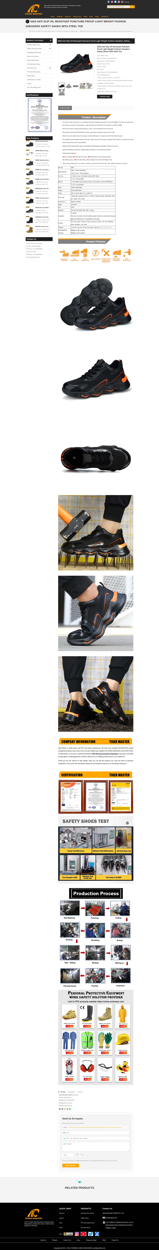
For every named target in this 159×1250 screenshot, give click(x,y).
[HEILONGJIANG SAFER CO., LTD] (33, 8)
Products (60, 16)
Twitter (115, 1)
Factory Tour (77, 16)
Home (53, 16)
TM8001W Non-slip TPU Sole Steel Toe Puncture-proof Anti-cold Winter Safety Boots (42, 188)
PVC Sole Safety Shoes (34, 87)
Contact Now (105, 96)
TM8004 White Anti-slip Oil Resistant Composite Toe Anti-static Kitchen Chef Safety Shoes (42, 150)
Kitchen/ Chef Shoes (33, 56)
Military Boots (31, 75)
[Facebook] (97, 1234)
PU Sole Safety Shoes (49, 31)
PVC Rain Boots (31, 68)
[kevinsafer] (60, 1109)
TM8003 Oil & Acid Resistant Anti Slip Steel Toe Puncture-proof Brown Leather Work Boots (42, 169)
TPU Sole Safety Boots (33, 72)
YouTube (112, 1)
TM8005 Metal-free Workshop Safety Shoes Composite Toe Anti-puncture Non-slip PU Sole (42, 160)
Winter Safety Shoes (33, 60)
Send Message (71, 1165)
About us (61, 1213)
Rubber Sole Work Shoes (34, 48)
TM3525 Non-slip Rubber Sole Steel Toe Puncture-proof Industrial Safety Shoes (42, 207)
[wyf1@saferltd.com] (65, 1109)
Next (51, 112)
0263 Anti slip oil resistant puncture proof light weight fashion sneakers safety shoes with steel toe (95, 1127)
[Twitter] (90, 1234)
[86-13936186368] (70, 1109)
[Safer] (68, 1234)
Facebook (108, 1)
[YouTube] (83, 1234)
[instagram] (77, 1234)
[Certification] (37, 115)
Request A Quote (91, 1240)
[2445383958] (62, 1109)
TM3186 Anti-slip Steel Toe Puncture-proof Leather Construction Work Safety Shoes (42, 141)
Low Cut (80, 1092)
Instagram (119, 1)
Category (38, 31)
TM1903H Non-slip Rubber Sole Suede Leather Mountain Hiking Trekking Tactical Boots (42, 217)
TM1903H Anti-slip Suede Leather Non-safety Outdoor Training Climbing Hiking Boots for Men (42, 226)
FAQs (97, 16)
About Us (68, 16)
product (61, 1218)
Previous (26, 112)
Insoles (29, 83)
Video (85, 16)
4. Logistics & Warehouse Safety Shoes (66, 31)
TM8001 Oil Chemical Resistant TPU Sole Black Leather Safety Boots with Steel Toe (42, 198)
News (91, 16)
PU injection (71, 1092)
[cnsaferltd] (67, 1109)
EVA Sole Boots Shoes (33, 64)
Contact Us (104, 16)
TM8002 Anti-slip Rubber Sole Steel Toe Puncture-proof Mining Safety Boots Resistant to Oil (42, 179)
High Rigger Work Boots (34, 52)
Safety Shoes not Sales (34, 79)
